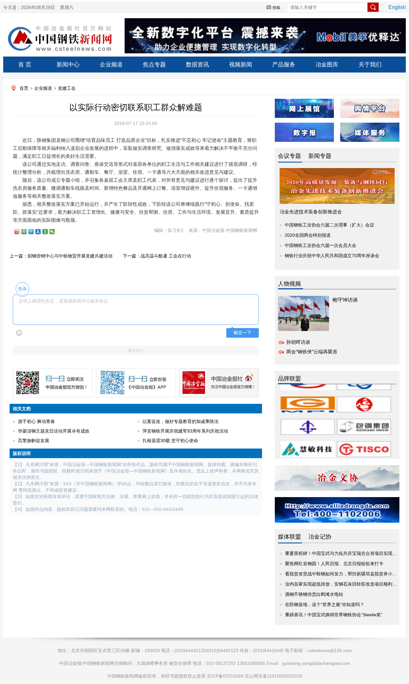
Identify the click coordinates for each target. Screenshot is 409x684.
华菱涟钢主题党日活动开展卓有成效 (53, 431)
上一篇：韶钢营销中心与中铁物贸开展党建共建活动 (61, 255)
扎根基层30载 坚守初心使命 (170, 440)
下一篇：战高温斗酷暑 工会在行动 (157, 255)
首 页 (24, 64)
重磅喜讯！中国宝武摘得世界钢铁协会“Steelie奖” (333, 614)
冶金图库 (326, 64)
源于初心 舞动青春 (36, 421)
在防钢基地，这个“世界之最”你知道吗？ (324, 604)
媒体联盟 (289, 537)
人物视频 (289, 284)
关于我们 (370, 64)
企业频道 (111, 64)
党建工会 (67, 88)
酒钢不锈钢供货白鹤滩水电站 (314, 594)
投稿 (276, 7)
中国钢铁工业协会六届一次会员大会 (320, 245)
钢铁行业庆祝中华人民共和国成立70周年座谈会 (332, 255)
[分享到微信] (55, 231)
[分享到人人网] (40, 231)
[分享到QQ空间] (26, 231)
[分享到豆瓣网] (47, 231)
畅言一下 (242, 332)
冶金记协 (319, 537)
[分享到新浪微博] (19, 231)
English (397, 7)
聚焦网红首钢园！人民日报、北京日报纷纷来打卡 (334, 563)
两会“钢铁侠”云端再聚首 (311, 351)
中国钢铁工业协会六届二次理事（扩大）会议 (329, 224)
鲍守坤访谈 (345, 300)
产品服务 (283, 64)
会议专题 (289, 156)
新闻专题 (319, 156)
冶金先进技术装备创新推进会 (311, 211)
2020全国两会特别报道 (308, 235)
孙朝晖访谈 (298, 342)
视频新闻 (240, 64)
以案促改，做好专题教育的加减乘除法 (181, 421)
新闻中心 (68, 64)
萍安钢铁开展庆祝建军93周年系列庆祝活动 (185, 431)
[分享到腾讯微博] (33, 231)
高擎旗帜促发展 (33, 440)
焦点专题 (154, 64)
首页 (23, 88)
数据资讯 (197, 64)
